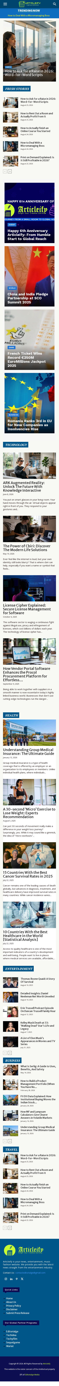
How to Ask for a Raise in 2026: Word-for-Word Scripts (29, 73)
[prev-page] (5, 171)
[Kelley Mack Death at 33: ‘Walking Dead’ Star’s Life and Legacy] (10, 1026)
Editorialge (12, 1331)
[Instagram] (5, 1279)
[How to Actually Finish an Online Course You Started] (10, 131)
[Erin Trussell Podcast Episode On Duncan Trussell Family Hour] (10, 1012)
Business (13, 415)
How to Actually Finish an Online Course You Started (35, 129)
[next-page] (10, 171)
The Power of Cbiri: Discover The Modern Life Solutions (27, 548)
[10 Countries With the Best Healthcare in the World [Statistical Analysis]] (29, 915)
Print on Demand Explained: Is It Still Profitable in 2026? (37, 159)
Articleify (46, 1364)
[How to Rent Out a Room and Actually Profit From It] (10, 117)
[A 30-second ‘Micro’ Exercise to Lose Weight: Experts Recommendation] (29, 792)
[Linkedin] (11, 1279)
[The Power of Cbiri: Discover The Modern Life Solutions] (29, 529)
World (12, 288)
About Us (11, 1302)
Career (8, 67)
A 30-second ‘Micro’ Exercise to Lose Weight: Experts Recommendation (29, 813)
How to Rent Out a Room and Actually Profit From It (37, 115)
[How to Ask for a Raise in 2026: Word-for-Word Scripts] (29, 51)
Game (11, 347)
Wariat (10, 1346)
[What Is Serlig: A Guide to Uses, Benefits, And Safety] (10, 1070)
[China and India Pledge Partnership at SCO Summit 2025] (29, 276)
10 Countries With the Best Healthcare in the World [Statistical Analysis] (25, 936)
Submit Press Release (17, 1313)
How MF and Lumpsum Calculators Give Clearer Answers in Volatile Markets (37, 1114)
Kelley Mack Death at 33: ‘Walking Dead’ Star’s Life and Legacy (37, 1025)
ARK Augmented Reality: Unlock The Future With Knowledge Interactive (24, 487)
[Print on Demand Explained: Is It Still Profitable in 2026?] (10, 161)
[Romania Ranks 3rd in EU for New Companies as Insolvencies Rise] (29, 403)
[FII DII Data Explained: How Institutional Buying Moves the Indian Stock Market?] (10, 1100)
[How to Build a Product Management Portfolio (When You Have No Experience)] (10, 1084)
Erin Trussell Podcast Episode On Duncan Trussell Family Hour (38, 1010)
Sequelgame (13, 1342)
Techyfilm (11, 1338)
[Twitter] (22, 1279)
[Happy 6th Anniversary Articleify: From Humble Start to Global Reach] (29, 213)
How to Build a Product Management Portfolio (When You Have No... (38, 1083)
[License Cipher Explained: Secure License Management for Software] (29, 588)
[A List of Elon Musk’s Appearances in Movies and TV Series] (10, 1042)
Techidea (11, 1335)
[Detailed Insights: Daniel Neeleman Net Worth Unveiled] (10, 997)
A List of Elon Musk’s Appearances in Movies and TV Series (38, 1041)
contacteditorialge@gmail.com (30, 1272)
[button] (5, 4)
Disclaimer (12, 1309)
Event (12, 225)
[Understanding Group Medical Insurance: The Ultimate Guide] (29, 733)
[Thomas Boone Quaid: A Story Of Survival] (10, 982)
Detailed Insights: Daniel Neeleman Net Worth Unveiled (37, 995)
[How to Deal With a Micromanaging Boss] (10, 146)
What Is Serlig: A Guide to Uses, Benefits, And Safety (38, 1068)
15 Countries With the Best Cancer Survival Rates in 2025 (28, 874)
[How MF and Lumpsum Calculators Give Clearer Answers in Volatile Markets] (10, 1115)
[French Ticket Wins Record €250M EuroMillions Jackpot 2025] (29, 340)
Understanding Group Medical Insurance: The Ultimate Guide (28, 752)
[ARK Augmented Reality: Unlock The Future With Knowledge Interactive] (29, 465)
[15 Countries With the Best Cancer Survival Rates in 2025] (29, 855)
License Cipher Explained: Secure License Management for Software (27, 609)
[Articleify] (29, 1250)
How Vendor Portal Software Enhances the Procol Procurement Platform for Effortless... (26, 674)
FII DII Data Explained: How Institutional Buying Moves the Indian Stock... (38, 1099)
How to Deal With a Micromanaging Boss (29, 15)
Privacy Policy (13, 1305)
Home (9, 1298)
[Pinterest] (16, 1279)
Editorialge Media (32, 1375)
